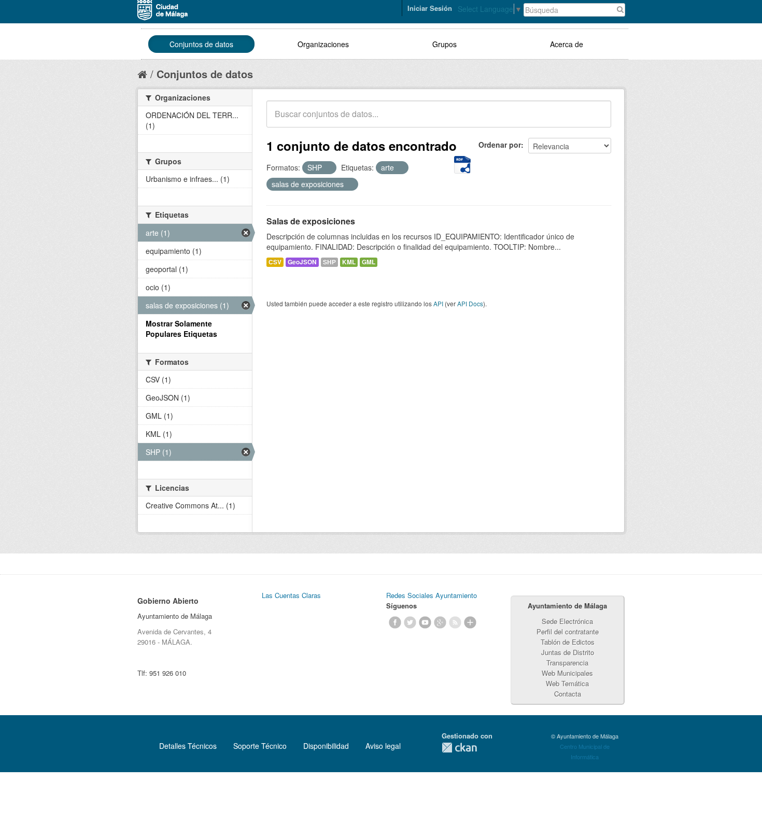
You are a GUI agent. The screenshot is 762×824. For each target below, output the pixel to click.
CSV (275, 262)
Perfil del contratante (568, 631)
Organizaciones (323, 44)
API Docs (470, 303)
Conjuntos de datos (201, 44)
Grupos (444, 44)
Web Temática (567, 683)
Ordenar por (499, 144)
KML (349, 262)
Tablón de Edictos (568, 642)
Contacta (567, 694)
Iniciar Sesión (429, 8)
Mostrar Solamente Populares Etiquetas (181, 328)
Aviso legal (383, 746)
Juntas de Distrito (567, 652)
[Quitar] (327, 168)
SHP (329, 262)
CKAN (459, 747)
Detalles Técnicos (188, 746)
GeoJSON (302, 262)
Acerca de (566, 44)
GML (368, 262)
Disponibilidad (326, 746)
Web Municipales (567, 673)
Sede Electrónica (567, 621)
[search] (596, 119)
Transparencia (567, 662)
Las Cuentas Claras (291, 595)
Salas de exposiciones (310, 221)
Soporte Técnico (260, 746)
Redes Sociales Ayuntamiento (431, 595)
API (438, 303)
